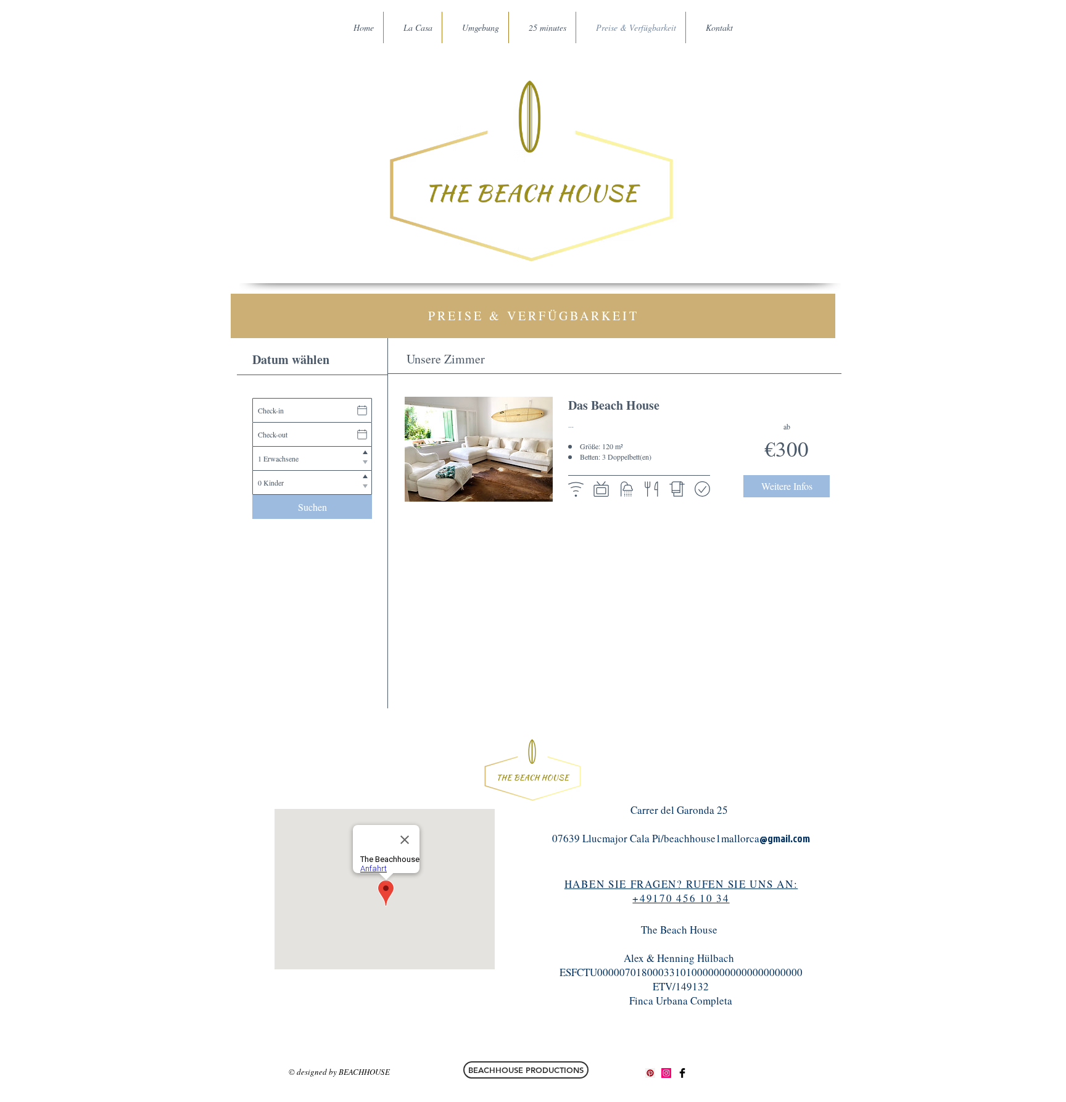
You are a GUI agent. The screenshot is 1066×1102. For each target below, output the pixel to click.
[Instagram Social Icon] (666, 1073)
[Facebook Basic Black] (682, 1073)
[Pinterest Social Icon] (650, 1073)
